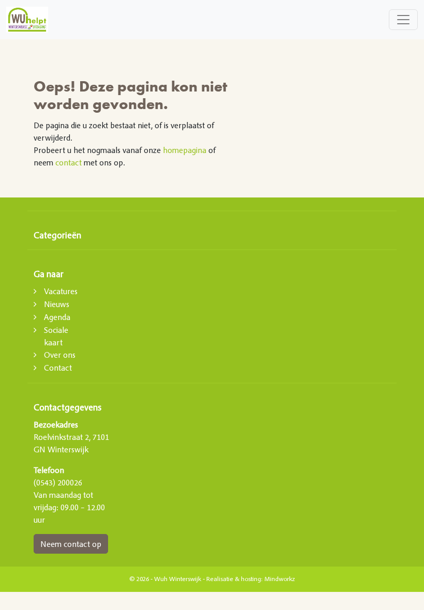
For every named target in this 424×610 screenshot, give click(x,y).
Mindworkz (279, 579)
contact (68, 162)
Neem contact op (70, 544)
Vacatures (61, 291)
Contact (58, 367)
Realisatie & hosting (233, 579)
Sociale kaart (56, 336)
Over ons (59, 354)
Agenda (57, 317)
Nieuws (56, 304)
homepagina (184, 150)
